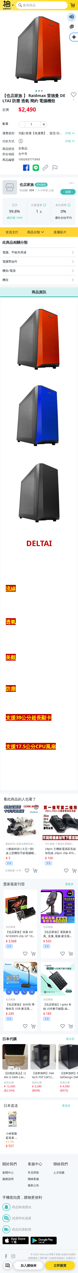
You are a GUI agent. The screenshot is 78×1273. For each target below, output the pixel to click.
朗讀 (72, 17)
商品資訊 (39, 291)
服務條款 (33, 1258)
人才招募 (59, 1172)
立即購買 (60, 1265)
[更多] (72, 183)
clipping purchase (35, 871)
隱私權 (43, 1258)
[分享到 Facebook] (26, 168)
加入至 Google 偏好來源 (72, 27)
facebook (6, 1256)
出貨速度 (36, 205)
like (27, 871)
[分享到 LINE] (36, 168)
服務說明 (8, 1179)
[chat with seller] (7, 1265)
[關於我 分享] (72, 183)
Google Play (43, 1241)
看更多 (69, 884)
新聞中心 (8, 1172)
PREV (3, 840)
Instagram (13, 1256)
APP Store (15, 1241)
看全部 (70, 1039)
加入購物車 (29, 1265)
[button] (12, 232)
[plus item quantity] (44, 124)
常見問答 (33, 1172)
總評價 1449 (14, 218)
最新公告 (33, 1185)
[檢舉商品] (55, 168)
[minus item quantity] (21, 124)
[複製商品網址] (45, 168)
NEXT (75, 840)
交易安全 (71, 1258)
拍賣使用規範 (56, 1258)
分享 (69, 199)
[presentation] (74, 95)
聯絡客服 (33, 1179)
